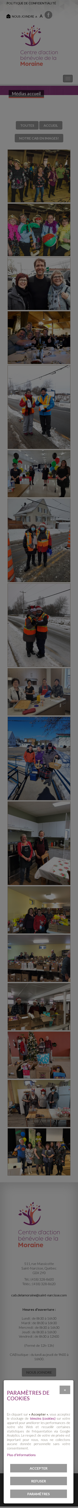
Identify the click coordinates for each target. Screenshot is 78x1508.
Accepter (38, 1468)
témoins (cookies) (42, 1418)
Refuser (38, 1481)
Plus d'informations (21, 1455)
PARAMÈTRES (38, 1494)
